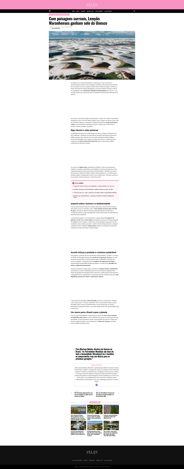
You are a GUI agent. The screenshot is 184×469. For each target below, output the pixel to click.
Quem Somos (92, 460)
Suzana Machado (56, 28)
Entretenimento (99, 11)
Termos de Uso (99, 460)
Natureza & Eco (90, 11)
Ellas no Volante (108, 11)
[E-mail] (97, 385)
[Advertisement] (95, 107)
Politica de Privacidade (77, 460)
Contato (86, 460)
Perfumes (83, 11)
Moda (73, 11)
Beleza (77, 11)
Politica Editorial (108, 460)
